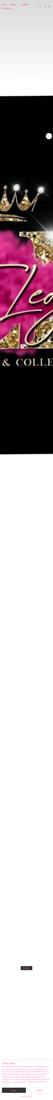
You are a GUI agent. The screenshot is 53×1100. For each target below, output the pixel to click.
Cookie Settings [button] (27, 1096)
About (13, 4)
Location (25, 4)
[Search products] (48, 136)
